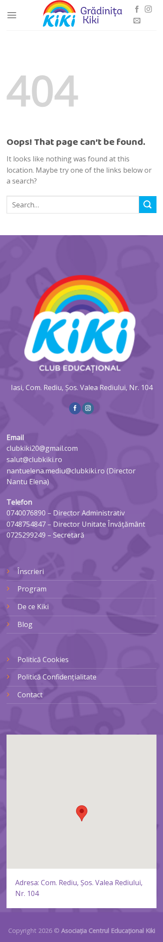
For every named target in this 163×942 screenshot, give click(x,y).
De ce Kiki (33, 606)
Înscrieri (30, 571)
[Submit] (147, 204)
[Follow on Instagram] (148, 9)
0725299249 (26, 535)
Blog (25, 624)
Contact (30, 694)
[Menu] (12, 15)
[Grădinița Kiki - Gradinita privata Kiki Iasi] (81, 15)
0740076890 (26, 513)
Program (32, 589)
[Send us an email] (136, 21)
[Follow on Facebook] (136, 9)
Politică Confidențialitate (56, 677)
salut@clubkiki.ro (34, 459)
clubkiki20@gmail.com (42, 448)
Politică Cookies (43, 659)
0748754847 (26, 524)
